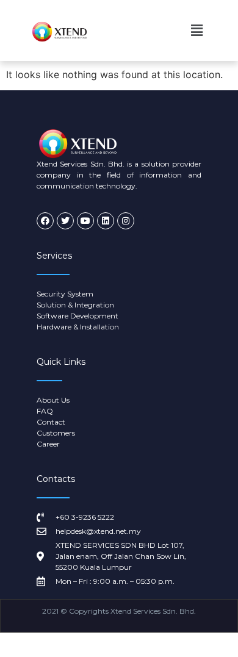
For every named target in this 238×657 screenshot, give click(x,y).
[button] (197, 30)
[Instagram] (125, 220)
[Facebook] (45, 220)
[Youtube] (85, 220)
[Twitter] (65, 220)
